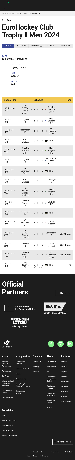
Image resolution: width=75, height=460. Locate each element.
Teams (49, 45)
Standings (35, 45)
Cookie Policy (69, 452)
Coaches (64, 367)
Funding (64, 397)
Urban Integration (8, 431)
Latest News (51, 362)
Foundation (8, 410)
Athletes (64, 362)
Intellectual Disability (9, 436)
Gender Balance (7, 426)
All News (50, 408)
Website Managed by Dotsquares (37, 456)
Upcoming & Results (23, 369)
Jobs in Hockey (7, 398)
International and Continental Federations (8, 383)
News (50, 356)
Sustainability (66, 402)
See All (62, 293)
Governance (65, 387)
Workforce (65, 382)
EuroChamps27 (52, 367)
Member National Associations (6, 364)
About (5, 356)
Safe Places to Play (9, 421)
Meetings (36, 367)
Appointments (21, 379)
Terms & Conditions (39, 452)
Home (4, 13)
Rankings (19, 374)
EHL (48, 372)
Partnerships (6, 371)
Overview (7, 45)
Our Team (5, 376)
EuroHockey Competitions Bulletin (51, 379)
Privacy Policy (55, 452)
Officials (63, 45)
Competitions (23, 356)
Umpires (64, 372)
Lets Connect (61, 442)
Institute (36, 372)
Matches (20, 45)
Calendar (11, 13)
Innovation (64, 392)
